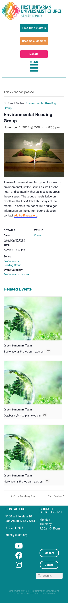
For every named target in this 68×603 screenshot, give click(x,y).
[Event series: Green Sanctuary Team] (48, 351)
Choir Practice (55, 496)
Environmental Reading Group (12, 263)
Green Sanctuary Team (18, 345)
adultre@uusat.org (25, 215)
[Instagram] (18, 564)
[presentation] (33, 318)
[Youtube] (18, 545)
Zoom (37, 235)
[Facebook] (18, 555)
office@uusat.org (16, 535)
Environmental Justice (16, 274)
